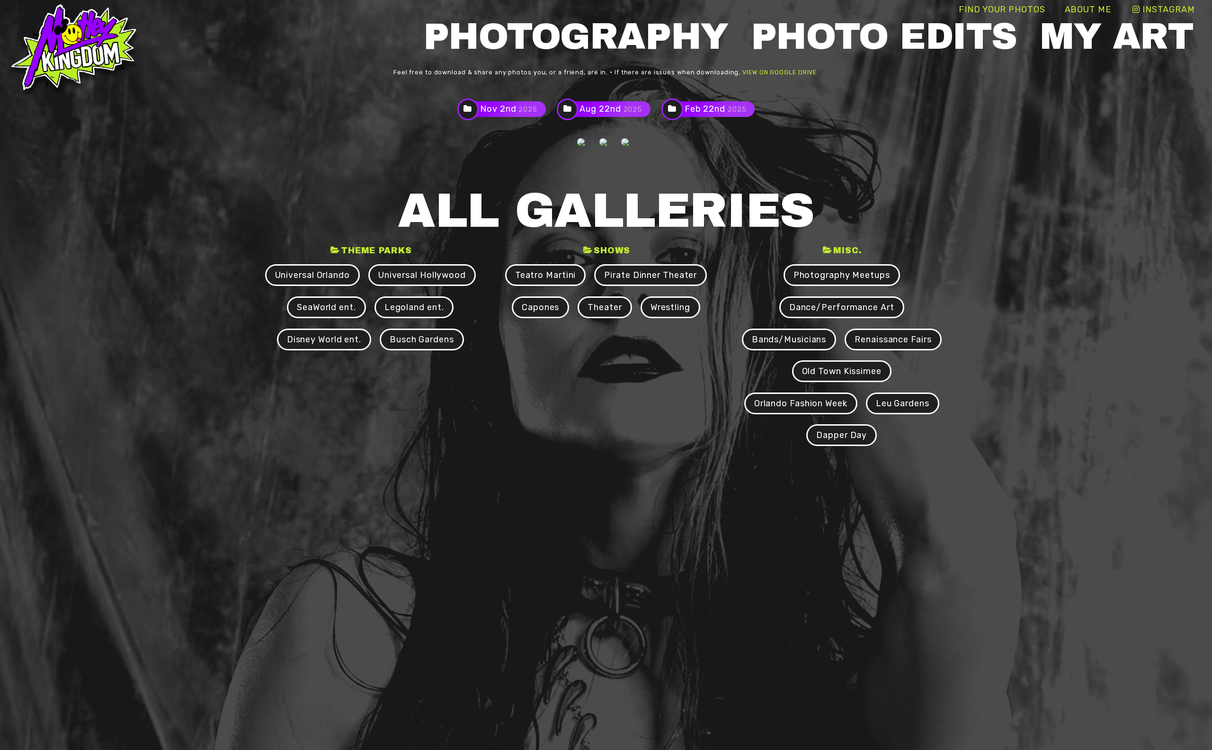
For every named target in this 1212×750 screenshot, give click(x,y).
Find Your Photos (1002, 9)
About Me (1088, 9)
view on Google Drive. (780, 72)
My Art (1116, 36)
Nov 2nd (508, 109)
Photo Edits (884, 36)
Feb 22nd (716, 109)
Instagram (1168, 9)
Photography (575, 36)
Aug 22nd (610, 109)
